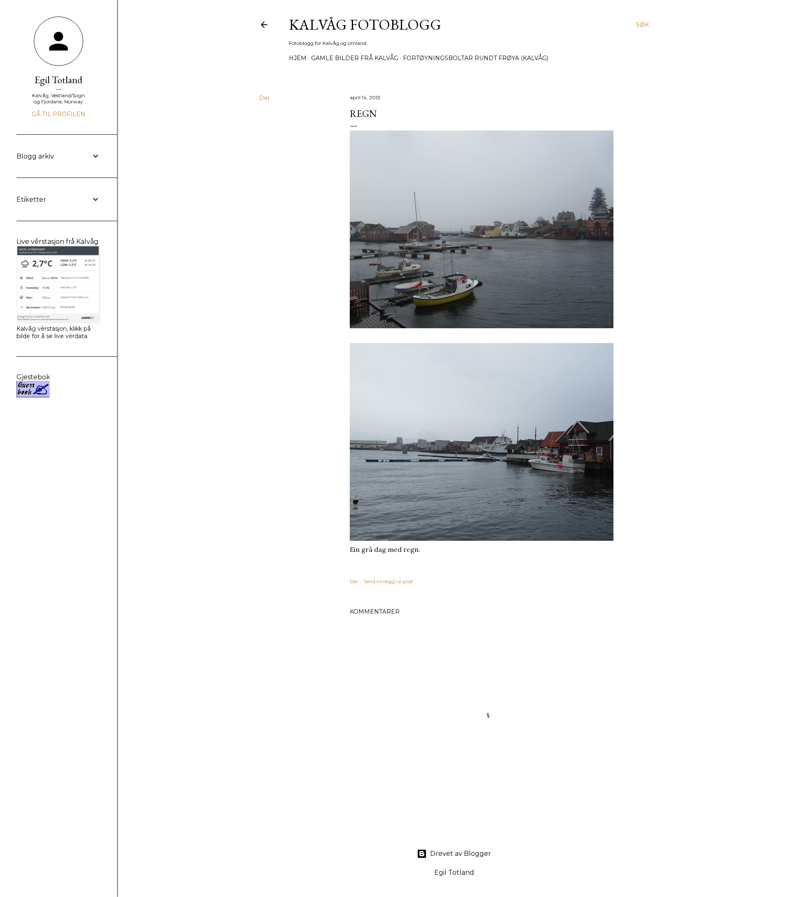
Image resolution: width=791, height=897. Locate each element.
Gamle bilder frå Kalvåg (354, 58)
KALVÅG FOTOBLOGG (365, 24)
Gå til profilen (58, 114)
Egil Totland (58, 79)
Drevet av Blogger (460, 853)
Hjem (298, 58)
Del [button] (264, 98)
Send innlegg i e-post (388, 581)
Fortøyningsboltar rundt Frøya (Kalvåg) (475, 58)
